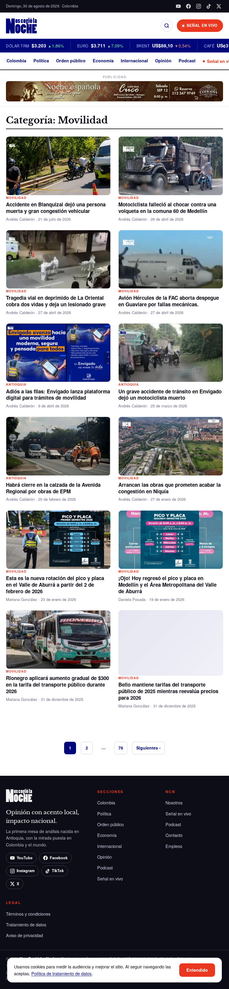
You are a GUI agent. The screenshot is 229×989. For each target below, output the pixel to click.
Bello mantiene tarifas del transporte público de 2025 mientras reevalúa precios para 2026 (168, 691)
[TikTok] (209, 6)
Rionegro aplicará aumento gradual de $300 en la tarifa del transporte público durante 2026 (57, 684)
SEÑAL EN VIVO (202, 25)
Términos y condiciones (28, 914)
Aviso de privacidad (24, 935)
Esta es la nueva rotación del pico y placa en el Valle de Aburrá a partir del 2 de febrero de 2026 (55, 584)
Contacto (173, 835)
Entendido (197, 970)
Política (41, 61)
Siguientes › (148, 748)
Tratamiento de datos (26, 924)
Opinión (163, 61)
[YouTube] (178, 6)
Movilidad (16, 197)
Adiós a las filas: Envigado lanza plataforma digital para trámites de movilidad (58, 394)
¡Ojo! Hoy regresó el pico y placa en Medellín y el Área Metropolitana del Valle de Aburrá (167, 584)
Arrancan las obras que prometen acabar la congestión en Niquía (169, 488)
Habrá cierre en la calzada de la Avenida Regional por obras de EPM (53, 488)
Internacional (134, 61)
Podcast (187, 61)
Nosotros (173, 802)
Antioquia (16, 384)
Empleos (173, 846)
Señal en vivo (110, 878)
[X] (219, 6)
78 (120, 748)
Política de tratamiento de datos (61, 973)
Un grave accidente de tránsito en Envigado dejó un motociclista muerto (170, 394)
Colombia (16, 61)
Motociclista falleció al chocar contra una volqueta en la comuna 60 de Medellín (167, 207)
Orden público (71, 61)
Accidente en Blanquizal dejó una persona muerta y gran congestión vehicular (56, 207)
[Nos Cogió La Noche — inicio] (21, 25)
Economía (103, 61)
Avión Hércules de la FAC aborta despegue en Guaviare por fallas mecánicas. (168, 301)
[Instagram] (198, 6)
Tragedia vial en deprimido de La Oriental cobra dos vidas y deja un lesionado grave (56, 301)
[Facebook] (188, 6)
